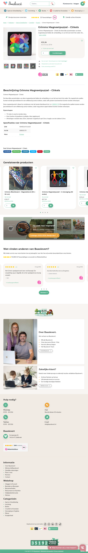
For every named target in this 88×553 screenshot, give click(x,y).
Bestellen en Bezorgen (12, 486)
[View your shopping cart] (82, 4)
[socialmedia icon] (45, 524)
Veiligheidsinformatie (11, 493)
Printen (47, 151)
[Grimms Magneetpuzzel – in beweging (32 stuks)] (58, 178)
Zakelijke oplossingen (11, 470)
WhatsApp (16, 151)
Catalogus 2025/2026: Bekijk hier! (43, 235)
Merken (7, 495)
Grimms (21, 134)
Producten (11, 22)
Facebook (7, 151)
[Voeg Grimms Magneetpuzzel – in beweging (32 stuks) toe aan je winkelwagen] (50, 206)
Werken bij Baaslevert (12, 468)
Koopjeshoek (9, 515)
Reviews (43, 292)
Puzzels (38, 22)
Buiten (44, 11)
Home (4, 22)
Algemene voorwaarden (47, 551)
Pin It (40, 151)
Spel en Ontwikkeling (14, 11)
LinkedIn (25, 151)
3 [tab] (45, 212)
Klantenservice (67, 4)
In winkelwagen (57, 53)
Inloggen (76, 4)
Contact (7, 477)
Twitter (33, 151)
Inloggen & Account (11, 484)
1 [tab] (40, 212)
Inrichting (31, 11)
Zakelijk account (44, 385)
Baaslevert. (37, 551)
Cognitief (31, 22)
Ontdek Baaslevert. (45, 350)
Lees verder (42, 35)
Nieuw (7, 513)
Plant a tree (8, 472)
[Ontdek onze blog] (44, 312)
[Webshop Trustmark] (39, 282)
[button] (82, 41)
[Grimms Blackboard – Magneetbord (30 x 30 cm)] (21, 178)
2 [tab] (43, 212)
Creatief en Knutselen (60, 11)
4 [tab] (47, 212)
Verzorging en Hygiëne (12, 511)
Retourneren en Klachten (12, 490)
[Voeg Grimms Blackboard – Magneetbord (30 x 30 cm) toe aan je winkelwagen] (13, 206)
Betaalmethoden (10, 488)
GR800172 (55, 104)
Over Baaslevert (10, 466)
